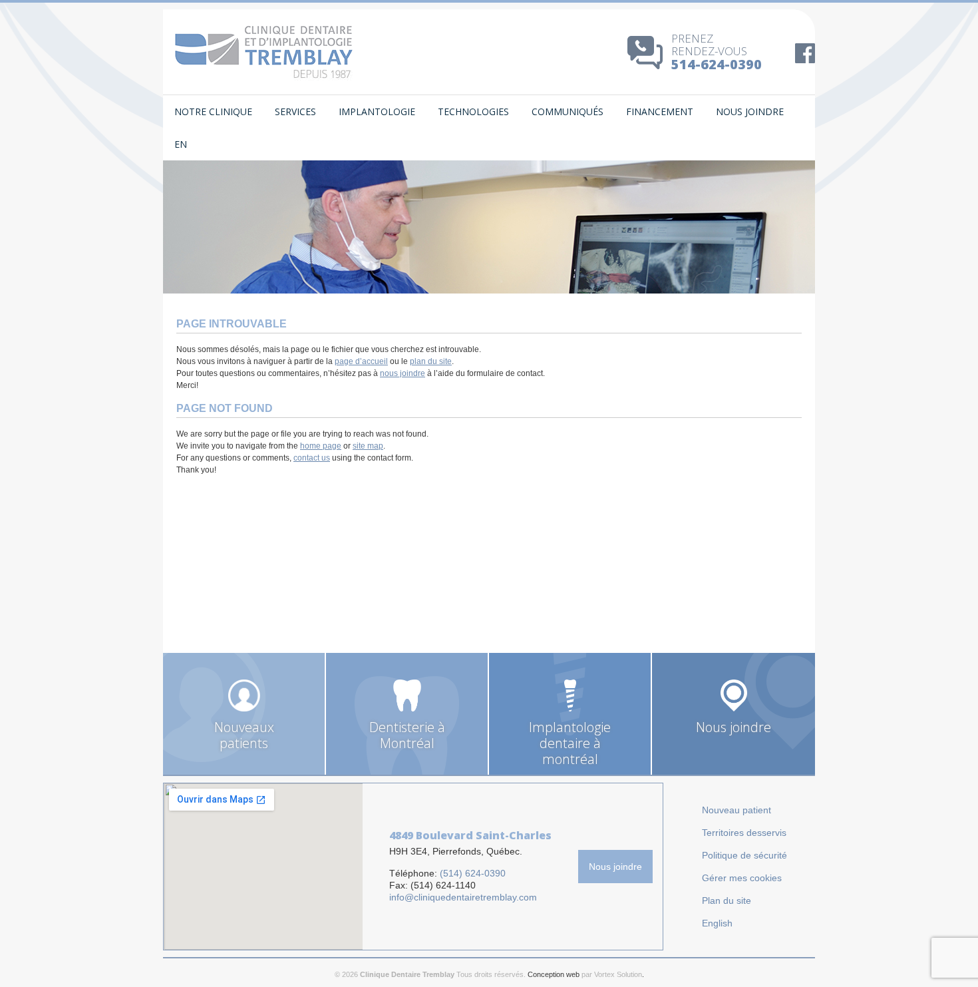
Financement (659, 111)
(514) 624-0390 (473, 873)
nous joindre (402, 373)
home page (320, 446)
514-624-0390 (716, 64)
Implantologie (377, 111)
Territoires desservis (744, 832)
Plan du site (726, 900)
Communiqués (567, 111)
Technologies (473, 111)
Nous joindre (750, 111)
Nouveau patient (736, 810)
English (717, 923)
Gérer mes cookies (742, 878)
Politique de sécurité (744, 855)
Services (295, 111)
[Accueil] (264, 52)
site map (368, 446)
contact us (311, 458)
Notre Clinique (213, 111)
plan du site (431, 361)
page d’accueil (361, 361)
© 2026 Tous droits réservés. (430, 974)
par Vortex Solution (611, 974)
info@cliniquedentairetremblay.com (463, 897)
